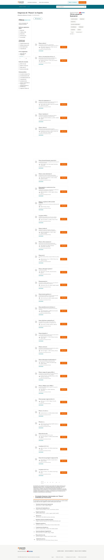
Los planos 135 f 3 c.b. (44, 446)
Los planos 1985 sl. (43, 215)
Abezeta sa (38, 515)
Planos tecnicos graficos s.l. (45, 294)
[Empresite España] (21, 2)
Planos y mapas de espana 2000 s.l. (47, 372)
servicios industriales (75, 24)
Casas (72, 32)
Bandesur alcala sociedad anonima (44, 519)
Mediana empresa (23, 45)
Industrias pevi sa (40, 538)
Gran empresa (23, 46)
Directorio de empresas (44, 2)
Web (21, 30)
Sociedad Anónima (23, 75)
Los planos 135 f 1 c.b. (44, 469)
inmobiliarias (73, 27)
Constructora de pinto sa (42, 527)
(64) (22, 37)
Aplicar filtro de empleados (23, 54)
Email (21, 33)
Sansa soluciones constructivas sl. (46, 320)
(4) (23, 48)
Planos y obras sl (43, 127)
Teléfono (22, 32)
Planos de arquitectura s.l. (45, 100)
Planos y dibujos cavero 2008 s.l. (46, 385)
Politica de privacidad (82, 557)
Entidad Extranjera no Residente (24, 86)
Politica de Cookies (59, 557)
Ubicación (22, 35)
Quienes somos (60, 551)
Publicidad (81, 27)
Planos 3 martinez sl (43, 114)
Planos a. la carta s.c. (43, 410)
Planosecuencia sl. (43, 281)
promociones (79, 32)
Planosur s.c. (42, 421)
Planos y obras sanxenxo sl (45, 241)
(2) (24, 86)
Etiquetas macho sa (41, 523)
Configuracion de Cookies (71, 557)
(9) (25, 77)
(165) (22, 30)
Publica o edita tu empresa (80, 551)
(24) (23, 46)
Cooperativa (22, 79)
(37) (24, 45)
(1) (23, 67)
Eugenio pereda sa (40, 512)
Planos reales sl (42, 43)
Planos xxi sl (41, 255)
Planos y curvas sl (43, 346)
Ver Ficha (64, 47)
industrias (82, 19)
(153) (22, 33)
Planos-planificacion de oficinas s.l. (47, 307)
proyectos (73, 21)
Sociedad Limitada (23, 74)
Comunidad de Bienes (24, 77)
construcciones (74, 19)
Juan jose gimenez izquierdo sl (43, 531)
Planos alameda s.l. (43, 333)
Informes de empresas (32, 2)
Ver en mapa (41, 64)
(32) (24, 43)
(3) (23, 81)
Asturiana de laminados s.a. (43, 508)
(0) (23, 63)
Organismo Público (24, 88)
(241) (23, 35)
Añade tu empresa (73, 2)
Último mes (22, 63)
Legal (52, 557)
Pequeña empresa (23, 43)
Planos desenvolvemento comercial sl (47, 160)
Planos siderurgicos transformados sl (47, 359)
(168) (23, 32)
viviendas (73, 29)
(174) (25, 74)
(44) (24, 75)
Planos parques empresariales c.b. (47, 399)
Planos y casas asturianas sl (45, 173)
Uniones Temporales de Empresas (24, 83)
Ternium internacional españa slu (44, 504)
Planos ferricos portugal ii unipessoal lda (48, 457)
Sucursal (21, 37)
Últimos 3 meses (23, 65)
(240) (24, 69)
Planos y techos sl (43, 228)
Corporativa (22, 48)
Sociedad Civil (22, 81)
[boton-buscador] (84, 7)
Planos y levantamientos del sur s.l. (47, 56)
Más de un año (23, 69)
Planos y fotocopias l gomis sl (45, 268)
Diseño (79, 29)
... (56, 482)
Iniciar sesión (82, 2)
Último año (22, 67)
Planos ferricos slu (43, 433)
